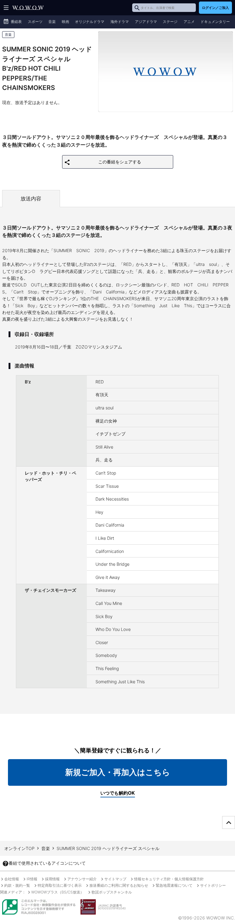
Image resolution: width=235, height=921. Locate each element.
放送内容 (31, 199)
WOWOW (28, 7)
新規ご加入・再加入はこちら (117, 772)
